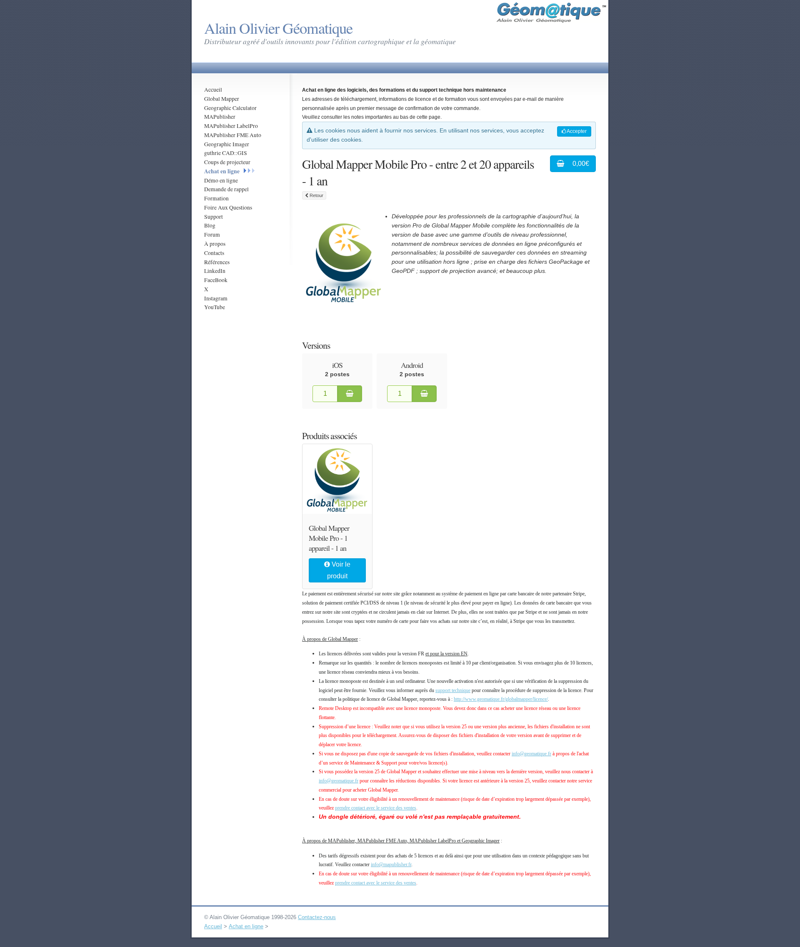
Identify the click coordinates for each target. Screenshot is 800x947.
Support (213, 216)
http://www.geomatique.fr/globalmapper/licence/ (501, 699)
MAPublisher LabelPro (231, 126)
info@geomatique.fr (531, 754)
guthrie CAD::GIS (225, 153)
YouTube (214, 307)
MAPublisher (219, 116)
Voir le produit (338, 570)
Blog (209, 225)
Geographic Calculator (230, 108)
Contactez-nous (317, 917)
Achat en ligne (222, 171)
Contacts (214, 253)
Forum (212, 234)
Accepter (576, 131)
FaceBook (216, 280)
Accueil (213, 89)
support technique (452, 690)
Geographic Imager (226, 144)
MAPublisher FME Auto (232, 135)
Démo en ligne (221, 180)
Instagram (216, 298)
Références (217, 262)
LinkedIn (214, 271)
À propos (214, 243)
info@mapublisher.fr (391, 864)
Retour (315, 195)
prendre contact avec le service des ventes (375, 808)
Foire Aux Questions (228, 207)
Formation (216, 198)
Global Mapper (221, 98)
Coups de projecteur (227, 162)
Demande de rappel (226, 189)
